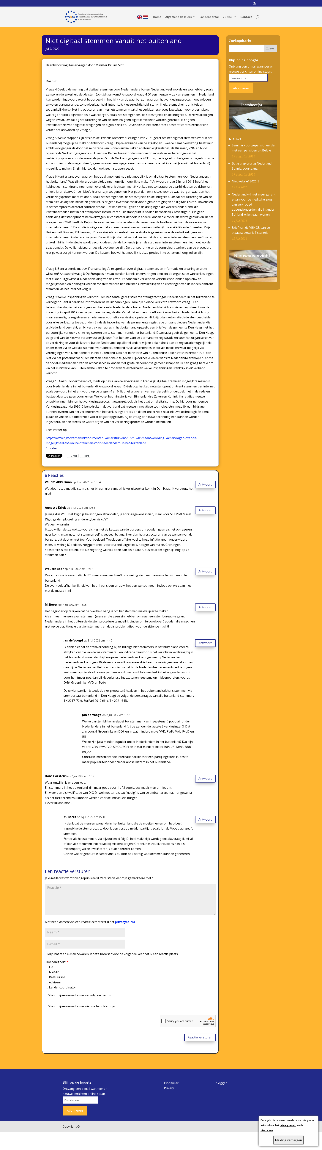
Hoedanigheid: (57, 962)
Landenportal (209, 17)
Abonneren (241, 88)
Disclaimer (171, 1083)
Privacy (169, 1088)
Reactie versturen (200, 1037)
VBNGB (228, 17)
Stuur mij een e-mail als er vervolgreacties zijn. (80, 995)
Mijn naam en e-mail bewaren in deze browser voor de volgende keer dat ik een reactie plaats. (112, 954)
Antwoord (205, 484)
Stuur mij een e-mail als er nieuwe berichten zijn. (82, 1006)
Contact (246, 17)
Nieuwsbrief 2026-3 (245, 181)
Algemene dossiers (178, 17)
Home (157, 17)
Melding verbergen (288, 1140)
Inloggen (221, 1083)
